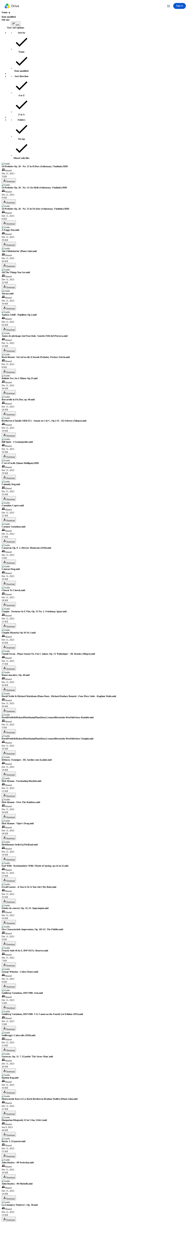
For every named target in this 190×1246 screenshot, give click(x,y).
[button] (168, 6)
